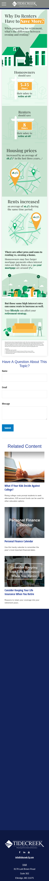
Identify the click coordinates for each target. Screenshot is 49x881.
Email (4, 387)
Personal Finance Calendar (19, 541)
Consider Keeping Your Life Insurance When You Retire (19, 592)
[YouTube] (29, 852)
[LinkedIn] (24, 852)
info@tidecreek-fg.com (24, 857)
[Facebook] (19, 852)
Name (4, 370)
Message (6, 403)
